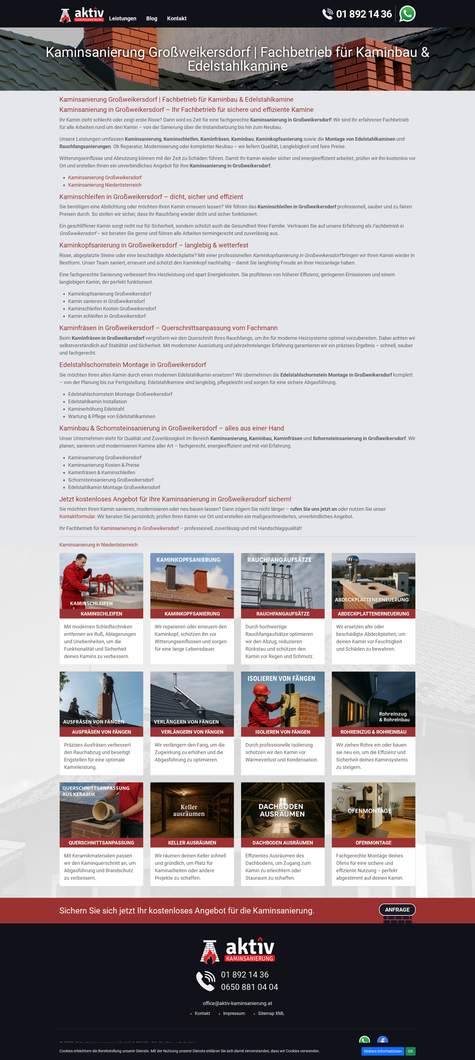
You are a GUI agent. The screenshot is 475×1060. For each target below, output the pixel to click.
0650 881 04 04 (249, 987)
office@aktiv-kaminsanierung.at (237, 1003)
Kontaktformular (77, 516)
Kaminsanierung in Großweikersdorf (140, 528)
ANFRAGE (397, 909)
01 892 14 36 (245, 974)
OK (410, 1051)
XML (280, 1013)
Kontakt (202, 1013)
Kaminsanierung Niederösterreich (105, 185)
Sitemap (266, 1013)
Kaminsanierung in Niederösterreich (98, 545)
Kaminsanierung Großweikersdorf (105, 177)
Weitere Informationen (383, 1051)
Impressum (234, 1013)
